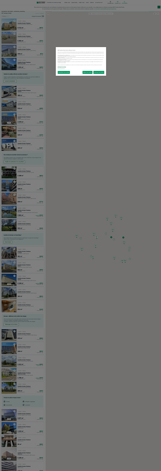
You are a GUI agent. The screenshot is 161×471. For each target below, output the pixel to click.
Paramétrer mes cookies (63, 72)
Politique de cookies (62, 67)
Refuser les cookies (87, 72)
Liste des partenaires (61, 68)
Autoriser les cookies (99, 72)
